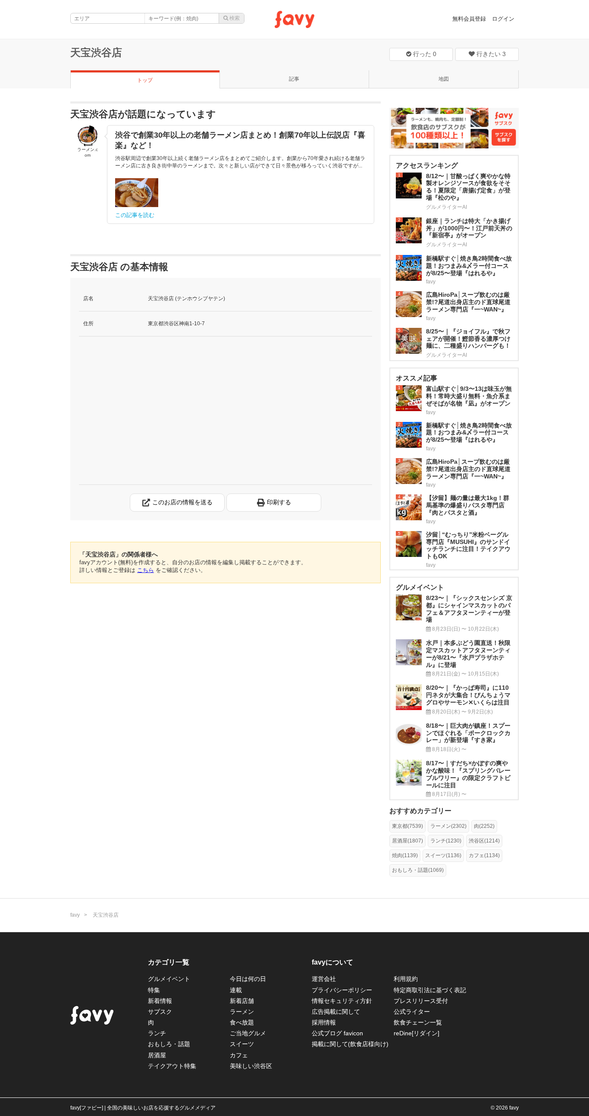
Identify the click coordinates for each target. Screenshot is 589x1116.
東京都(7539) (407, 826)
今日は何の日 (248, 978)
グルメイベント (169, 978)
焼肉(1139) (405, 855)
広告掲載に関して (336, 1011)
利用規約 (406, 978)
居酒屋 (157, 1055)
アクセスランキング (427, 165)
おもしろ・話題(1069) (418, 870)
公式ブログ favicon (337, 1033)
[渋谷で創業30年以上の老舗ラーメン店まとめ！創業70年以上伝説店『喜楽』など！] (136, 192)
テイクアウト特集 (172, 1066)
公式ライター (412, 1011)
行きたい (490, 53)
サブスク (160, 1011)
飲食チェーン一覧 (418, 1022)
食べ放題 (242, 1022)
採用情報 (324, 1022)
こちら (145, 570)
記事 (294, 79)
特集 (154, 990)
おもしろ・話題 (169, 1044)
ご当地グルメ (248, 1033)
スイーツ (242, 1044)
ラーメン (242, 1011)
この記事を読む (134, 215)
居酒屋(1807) (407, 841)
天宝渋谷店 (96, 52)
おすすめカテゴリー (420, 810)
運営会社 (324, 978)
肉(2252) (484, 826)
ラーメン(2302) (448, 826)
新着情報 (160, 1000)
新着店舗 (242, 1000)
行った (423, 53)
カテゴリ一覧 (168, 962)
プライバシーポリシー (342, 990)
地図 (444, 79)
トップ (145, 80)
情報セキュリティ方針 (342, 1000)
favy (75, 915)
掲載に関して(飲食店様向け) (350, 1044)
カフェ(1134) (484, 855)
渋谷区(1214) (484, 841)
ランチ (157, 1033)
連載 (236, 990)
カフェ (239, 1055)
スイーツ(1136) (443, 855)
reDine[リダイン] (416, 1033)
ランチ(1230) (445, 841)
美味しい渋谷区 (251, 1066)
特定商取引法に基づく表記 (430, 990)
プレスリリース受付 (421, 1000)
